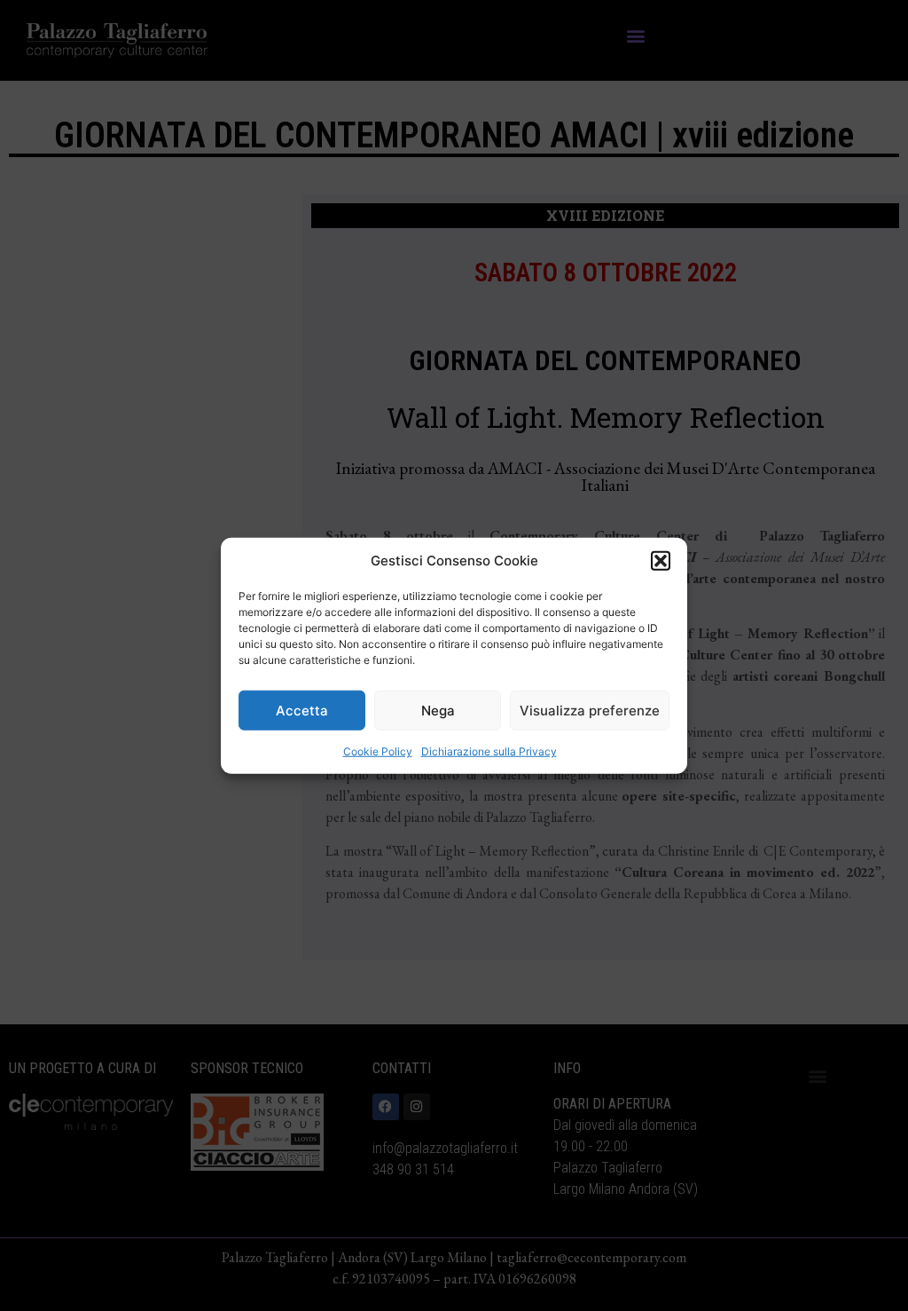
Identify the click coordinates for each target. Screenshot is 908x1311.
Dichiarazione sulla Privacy (489, 751)
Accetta (302, 709)
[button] (660, 561)
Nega (438, 709)
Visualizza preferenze (590, 709)
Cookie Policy (377, 751)
